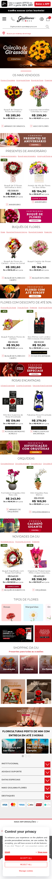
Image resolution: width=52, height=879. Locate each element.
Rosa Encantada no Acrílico (15, 432)
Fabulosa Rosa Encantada (41, 432)
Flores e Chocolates (8, 80)
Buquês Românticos (14, 590)
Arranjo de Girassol (14, 126)
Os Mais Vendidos (26, 75)
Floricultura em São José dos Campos (36, 747)
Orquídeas (26, 458)
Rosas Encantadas (40, 356)
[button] (21, 65)
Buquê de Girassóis (36, 232)
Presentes (33, 307)
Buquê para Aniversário (27, 156)
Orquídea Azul (36, 464)
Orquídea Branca (7, 464)
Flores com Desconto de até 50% (26, 302)
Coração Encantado (23, 386)
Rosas (3, 232)
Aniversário (15, 204)
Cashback (41, 19)
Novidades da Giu (26, 536)
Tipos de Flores (22, 307)
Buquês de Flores (26, 227)
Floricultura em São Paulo (12, 749)
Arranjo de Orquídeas (14, 510)
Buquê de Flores (37, 80)
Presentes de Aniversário (26, 151)
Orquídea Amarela (22, 464)
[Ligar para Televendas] (12, 19)
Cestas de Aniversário (9, 156)
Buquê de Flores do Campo (16, 232)
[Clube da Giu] (26, 726)
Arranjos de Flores (23, 80)
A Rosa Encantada (8, 386)
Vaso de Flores (41, 126)
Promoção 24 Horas (8, 307)
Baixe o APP (42, 4)
